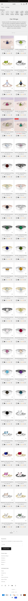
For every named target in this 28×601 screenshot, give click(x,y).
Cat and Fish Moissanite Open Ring (7, 523)
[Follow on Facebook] (2, 585)
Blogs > (2, 564)
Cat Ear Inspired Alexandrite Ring (7, 214)
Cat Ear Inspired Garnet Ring (7, 173)
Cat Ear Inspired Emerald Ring (20, 235)
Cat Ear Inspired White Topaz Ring (21, 193)
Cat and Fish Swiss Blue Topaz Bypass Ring (7, 440)
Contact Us (3, 573)
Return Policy (4, 579)
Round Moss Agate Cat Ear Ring (7, 296)
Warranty (3, 581)
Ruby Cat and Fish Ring (21, 461)
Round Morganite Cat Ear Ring (21, 358)
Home (2, 7)
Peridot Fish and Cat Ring (7, 70)
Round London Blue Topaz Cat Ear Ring (21, 399)
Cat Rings (7, 7)
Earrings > (3, 558)
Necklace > (3, 560)
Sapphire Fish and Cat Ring (7, 461)
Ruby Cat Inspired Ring (7, 111)
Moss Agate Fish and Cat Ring (20, 523)
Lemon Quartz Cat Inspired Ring (7, 132)
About (2, 571)
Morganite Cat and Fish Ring (7, 502)
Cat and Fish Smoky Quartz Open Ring (21, 440)
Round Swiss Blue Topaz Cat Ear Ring (7, 379)
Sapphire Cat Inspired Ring (7, 49)
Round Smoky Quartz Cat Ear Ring (7, 399)
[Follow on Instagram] (5, 585)
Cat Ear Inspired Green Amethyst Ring (7, 193)
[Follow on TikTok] (15, 585)
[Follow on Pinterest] (8, 585)
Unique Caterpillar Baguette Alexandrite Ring (7, 276)
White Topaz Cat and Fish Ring (21, 420)
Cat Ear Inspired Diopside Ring (21, 255)
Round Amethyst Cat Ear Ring (20, 379)
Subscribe (6, 548)
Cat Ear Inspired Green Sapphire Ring (7, 235)
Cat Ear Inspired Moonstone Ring (7, 152)
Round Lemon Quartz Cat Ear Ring (21, 317)
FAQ (2, 575)
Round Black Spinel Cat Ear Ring (7, 420)
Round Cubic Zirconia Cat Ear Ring (7, 317)
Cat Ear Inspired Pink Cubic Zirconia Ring (21, 152)
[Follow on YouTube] (12, 585)
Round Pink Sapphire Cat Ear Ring (7, 358)
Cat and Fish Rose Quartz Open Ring (21, 482)
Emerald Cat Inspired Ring (21, 131)
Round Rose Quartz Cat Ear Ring (7, 337)
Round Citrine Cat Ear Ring (21, 276)
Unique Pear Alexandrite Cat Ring (20, 90)
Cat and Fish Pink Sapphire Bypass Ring (7, 482)
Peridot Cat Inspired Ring (21, 111)
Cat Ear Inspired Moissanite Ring (21, 214)
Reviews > (3, 562)
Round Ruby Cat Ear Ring (21, 337)
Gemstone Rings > (5, 555)
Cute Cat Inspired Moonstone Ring (7, 90)
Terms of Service (4, 577)
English (13, 589)
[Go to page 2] (16, 531)
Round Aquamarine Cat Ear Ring (21, 296)
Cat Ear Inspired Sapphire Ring (7, 255)
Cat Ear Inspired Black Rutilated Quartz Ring (21, 173)
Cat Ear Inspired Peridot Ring (20, 49)
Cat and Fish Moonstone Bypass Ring (20, 502)
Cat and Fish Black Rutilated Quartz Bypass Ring (20, 70)
